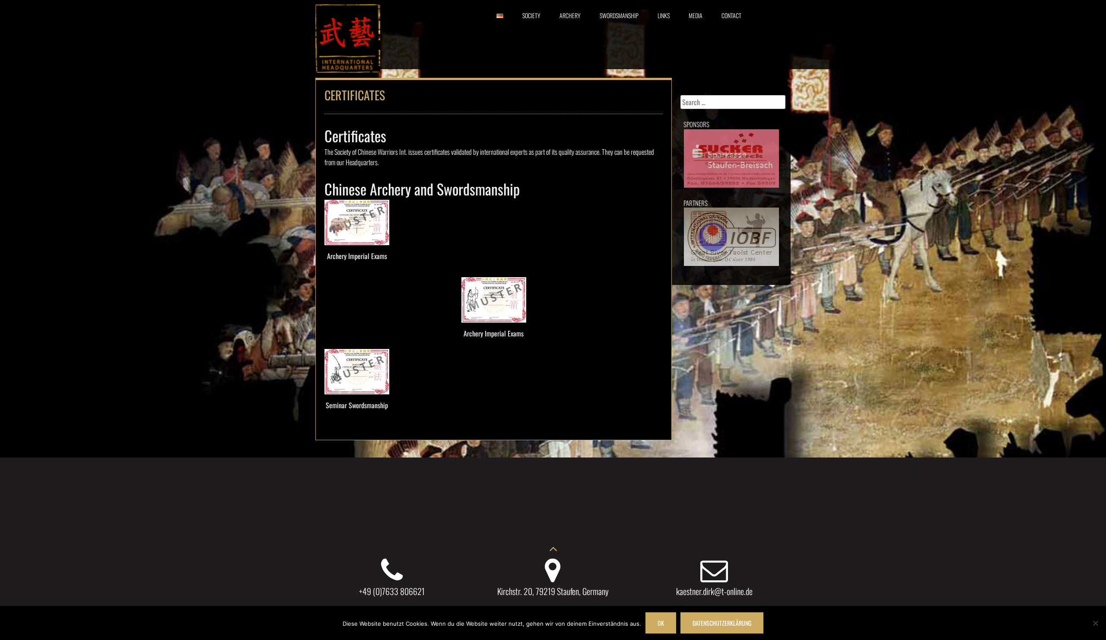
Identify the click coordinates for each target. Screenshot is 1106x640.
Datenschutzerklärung (722, 622)
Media (695, 15)
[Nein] (1095, 623)
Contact (731, 15)
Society (531, 15)
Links (664, 15)
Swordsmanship (619, 15)
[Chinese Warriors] (347, 69)
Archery (570, 15)
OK (661, 622)
